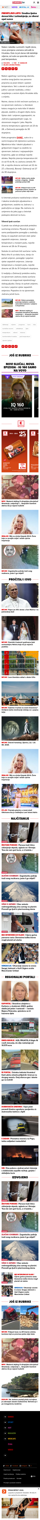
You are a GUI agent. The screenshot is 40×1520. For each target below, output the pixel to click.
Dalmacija (5, 325)
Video (10, 1449)
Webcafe (12, 1438)
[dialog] (20, 1503)
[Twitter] (6, 68)
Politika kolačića (21, 1474)
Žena (10, 1444)
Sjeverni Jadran (7, 340)
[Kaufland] (20, 424)
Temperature (6, 332)
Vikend (15, 332)
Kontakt (19, 1478)
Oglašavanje (16, 1470)
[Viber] (12, 68)
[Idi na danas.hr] (19, 2)
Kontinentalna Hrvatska (9, 336)
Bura (28, 325)
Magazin (12, 1433)
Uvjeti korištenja (9, 1474)
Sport (10, 1422)
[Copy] (16, 68)
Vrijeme (13, 325)
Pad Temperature (25, 336)
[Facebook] (3, 68)
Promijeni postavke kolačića (12, 1483)
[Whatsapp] (9, 68)
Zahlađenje (19, 329)
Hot (9, 1427)
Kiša (34, 325)
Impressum (7, 1470)
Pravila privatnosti (9, 1478)
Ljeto (27, 329)
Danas (11, 1416)
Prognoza (22, 325)
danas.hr (23, 63)
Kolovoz (22, 332)
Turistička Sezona (7, 329)
